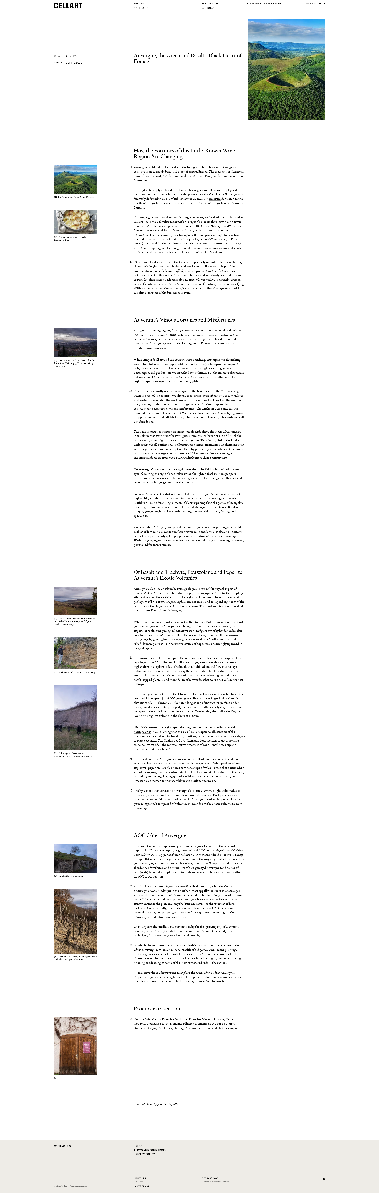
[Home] (68, 5)
